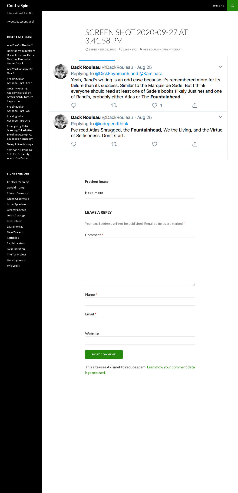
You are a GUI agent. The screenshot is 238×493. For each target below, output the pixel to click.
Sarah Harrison (16, 243)
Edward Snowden (18, 193)
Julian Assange (16, 215)
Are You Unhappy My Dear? (162, 49)
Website (92, 333)
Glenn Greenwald (18, 198)
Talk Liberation (16, 249)
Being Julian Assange (20, 144)
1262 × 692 (130, 49)
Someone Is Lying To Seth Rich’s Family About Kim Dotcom (19, 154)
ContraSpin (17, 5)
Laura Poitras (15, 226)
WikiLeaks (13, 265)
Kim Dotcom (15, 221)
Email (90, 314)
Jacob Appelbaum (17, 204)
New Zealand (15, 232)
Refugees (13, 237)
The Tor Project (16, 254)
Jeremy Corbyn (16, 210)
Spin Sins (218, 5)
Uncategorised (16, 260)
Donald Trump (15, 187)
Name (91, 294)
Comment (94, 234)
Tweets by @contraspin (21, 21)
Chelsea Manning (18, 182)
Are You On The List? (20, 45)
